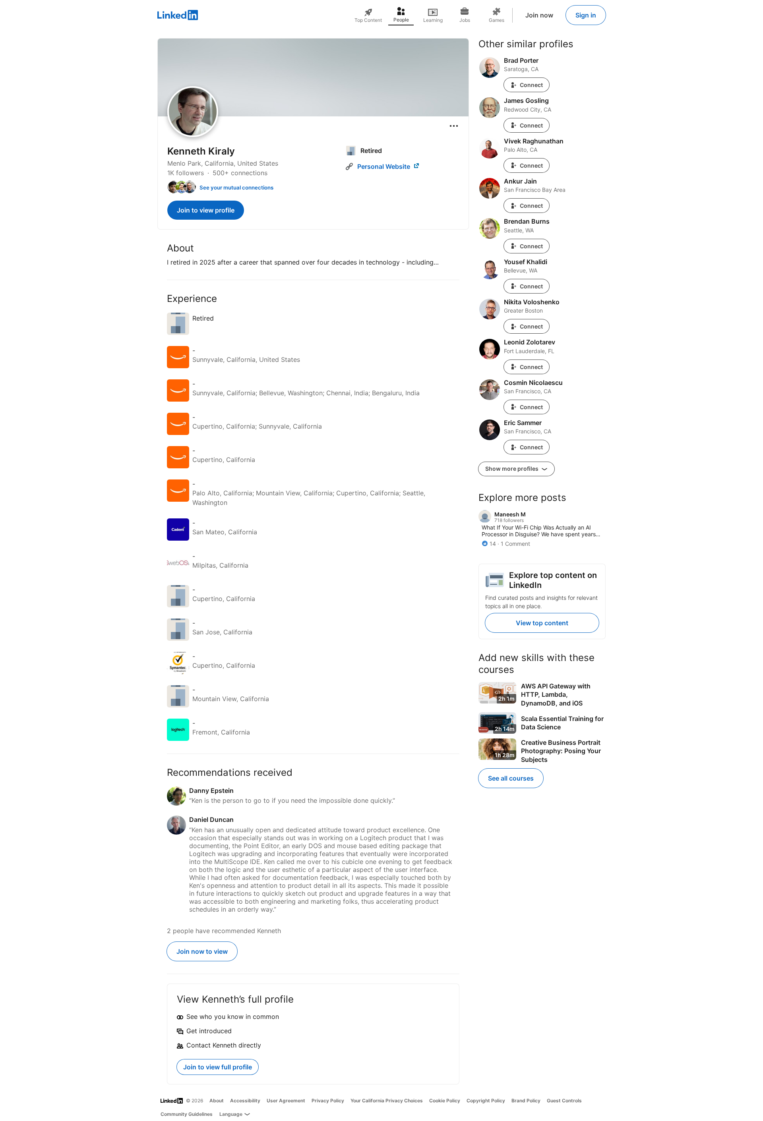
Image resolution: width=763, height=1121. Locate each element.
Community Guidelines (187, 1114)
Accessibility (245, 1101)
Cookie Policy (444, 1101)
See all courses (511, 778)
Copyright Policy (486, 1101)
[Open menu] (453, 126)
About (216, 1101)
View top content (542, 623)
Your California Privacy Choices (387, 1101)
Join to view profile (205, 210)
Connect (531, 84)
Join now (539, 15)
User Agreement (286, 1101)
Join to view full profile (217, 1067)
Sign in (585, 15)
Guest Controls (564, 1101)
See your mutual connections (236, 187)
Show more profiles (512, 468)
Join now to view (202, 951)
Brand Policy (525, 1101)
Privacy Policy (328, 1101)
